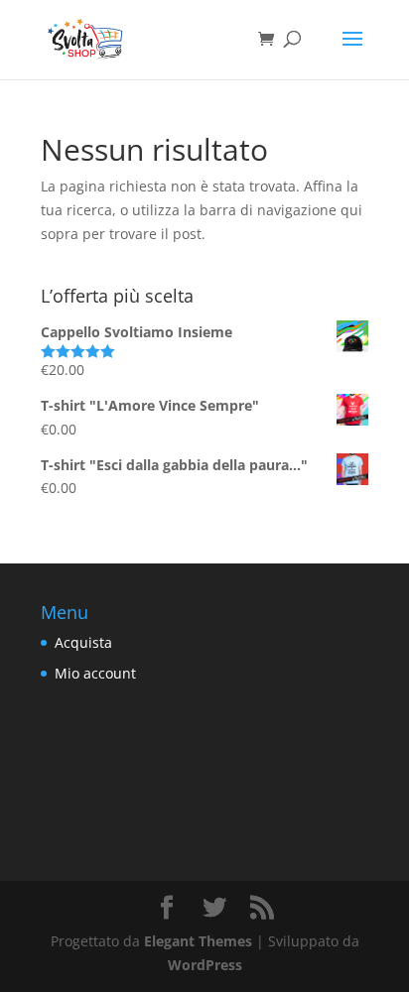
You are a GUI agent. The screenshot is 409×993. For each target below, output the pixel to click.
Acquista (83, 642)
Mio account (95, 673)
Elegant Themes (198, 940)
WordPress (205, 964)
